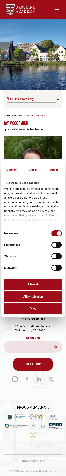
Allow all (32, 284)
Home (7, 115)
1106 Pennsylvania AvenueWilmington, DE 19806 (33, 328)
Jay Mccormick (36, 115)
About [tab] (54, 169)
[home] (20, 9)
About (18, 115)
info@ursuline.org (33, 318)
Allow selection (33, 296)
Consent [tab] (11, 169)
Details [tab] (33, 169)
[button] (56, 9)
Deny (33, 308)
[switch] (56, 245)
